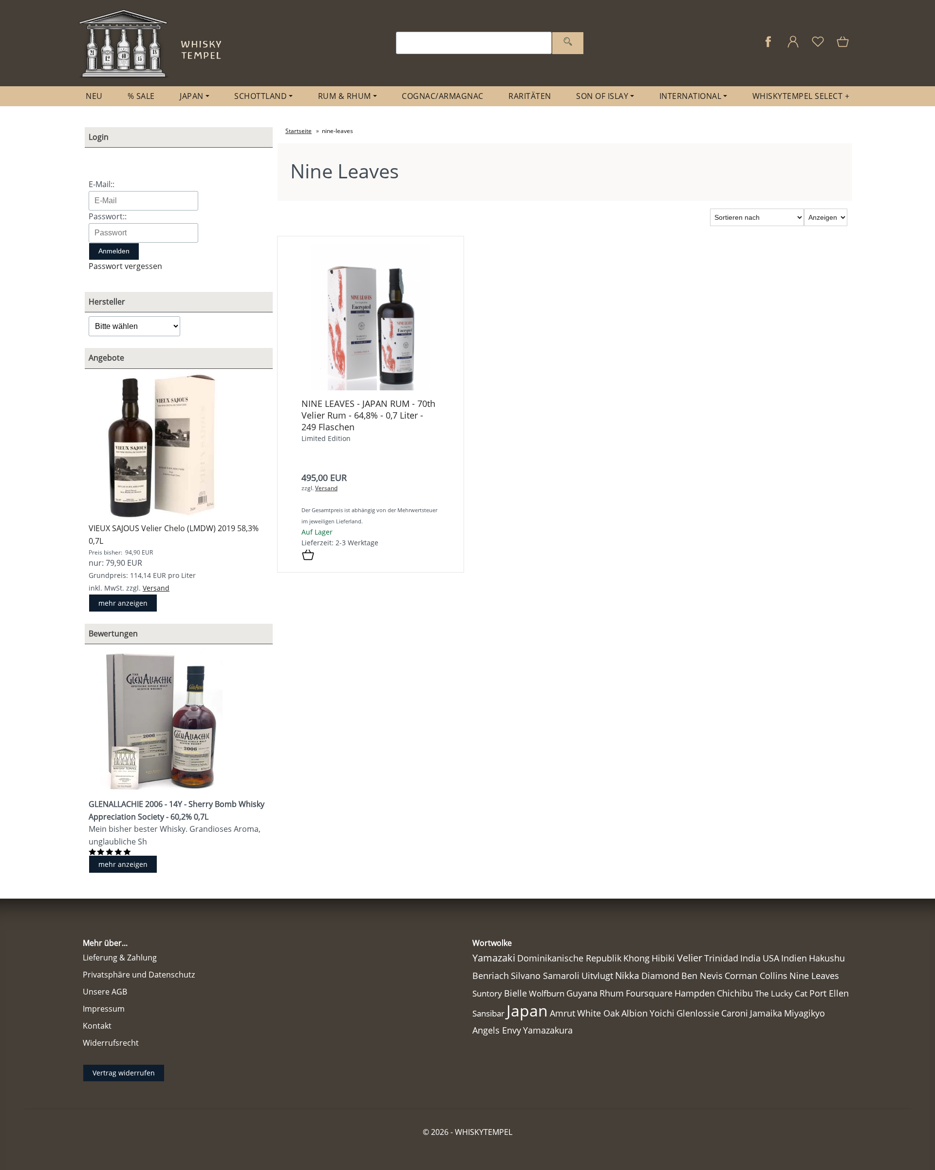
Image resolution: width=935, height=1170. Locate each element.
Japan (527, 1010)
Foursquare (649, 993)
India (750, 958)
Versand (156, 588)
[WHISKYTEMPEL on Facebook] (768, 46)
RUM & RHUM (344, 96)
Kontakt (97, 1025)
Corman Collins (756, 975)
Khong (636, 958)
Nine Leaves (814, 975)
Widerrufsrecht (111, 1042)
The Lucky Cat (781, 993)
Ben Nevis (702, 975)
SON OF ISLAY (602, 96)
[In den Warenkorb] (308, 555)
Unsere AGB (105, 991)
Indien (794, 958)
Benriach (490, 975)
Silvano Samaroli (545, 975)
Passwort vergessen (125, 266)
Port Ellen (829, 993)
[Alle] (567, 43)
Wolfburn (546, 993)
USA (771, 958)
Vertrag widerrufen (124, 1072)
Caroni (734, 1013)
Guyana (582, 993)
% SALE (141, 96)
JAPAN (192, 96)
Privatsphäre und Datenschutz (139, 974)
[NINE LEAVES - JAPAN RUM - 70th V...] (370, 387)
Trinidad (721, 958)
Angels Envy (496, 1030)
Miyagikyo (804, 1013)
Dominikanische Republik (569, 958)
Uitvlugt (597, 975)
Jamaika (766, 1013)
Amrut (562, 1013)
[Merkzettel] (817, 46)
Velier (689, 957)
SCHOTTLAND (260, 96)
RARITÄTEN (529, 96)
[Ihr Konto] (793, 46)
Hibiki (663, 958)
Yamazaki (493, 957)
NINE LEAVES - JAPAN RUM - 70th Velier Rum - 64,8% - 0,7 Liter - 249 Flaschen (368, 415)
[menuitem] (94, 96)
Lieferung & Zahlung (120, 957)
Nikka (627, 975)
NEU (94, 96)
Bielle (515, 993)
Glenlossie (697, 1013)
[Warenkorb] (843, 46)
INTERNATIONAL (690, 96)
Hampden (694, 993)
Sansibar (488, 1013)
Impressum (104, 1008)
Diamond (660, 975)
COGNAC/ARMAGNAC (443, 96)
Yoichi (662, 1013)
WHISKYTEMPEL (483, 1132)
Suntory (487, 993)
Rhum (611, 993)
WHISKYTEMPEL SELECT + (801, 96)
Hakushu (827, 958)
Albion (634, 1013)
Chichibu (735, 993)
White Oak (598, 1013)
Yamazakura (548, 1030)
